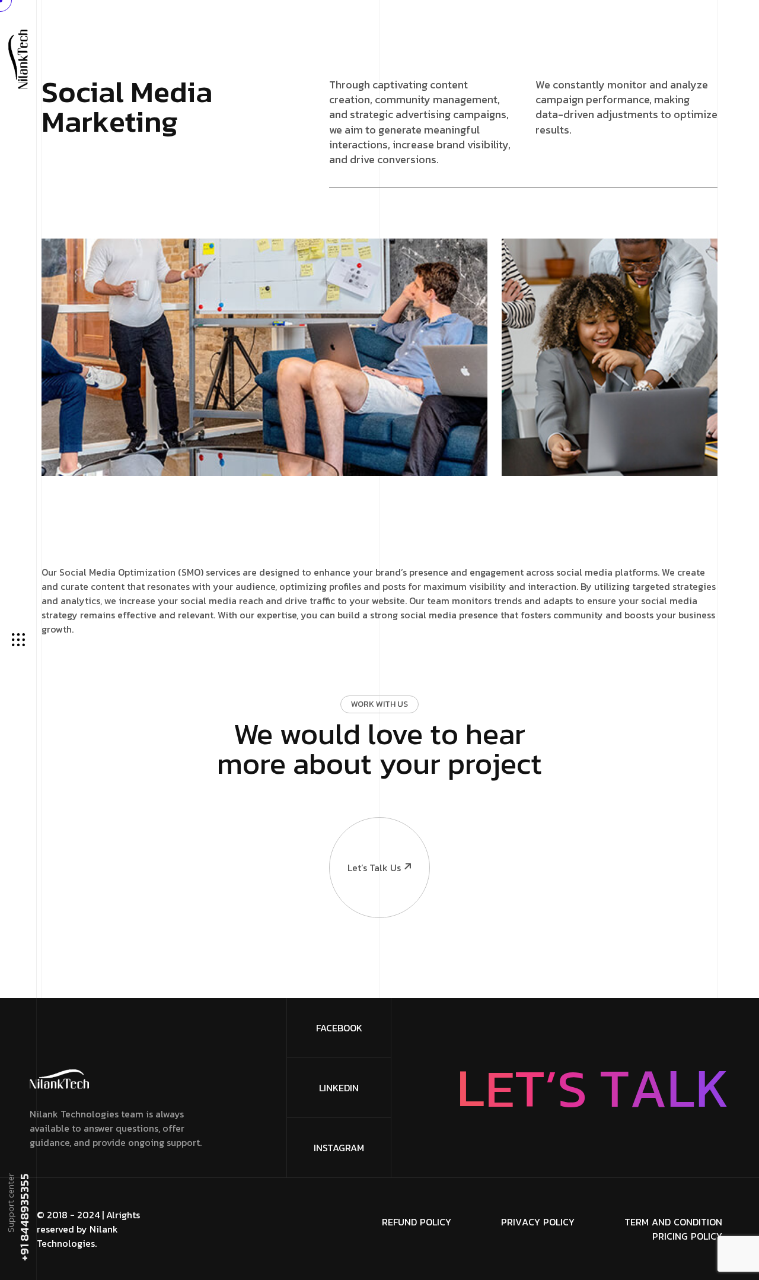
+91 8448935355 (23, 1217)
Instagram (339, 1148)
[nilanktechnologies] (18, 58)
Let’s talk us (374, 867)
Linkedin (339, 1088)
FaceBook (339, 1028)
